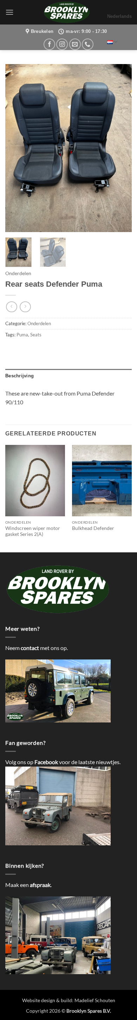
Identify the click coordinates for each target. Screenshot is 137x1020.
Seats (35, 334)
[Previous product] (25, 306)
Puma (22, 334)
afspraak (40, 884)
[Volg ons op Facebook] (49, 44)
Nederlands (119, 16)
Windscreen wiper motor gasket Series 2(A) (32, 531)
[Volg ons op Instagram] (62, 44)
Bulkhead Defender (93, 528)
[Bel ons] (87, 44)
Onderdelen (18, 273)
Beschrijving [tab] (19, 375)
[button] (9, 12)
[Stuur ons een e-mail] (75, 44)
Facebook (46, 762)
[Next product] (11, 306)
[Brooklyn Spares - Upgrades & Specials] (67, 12)
